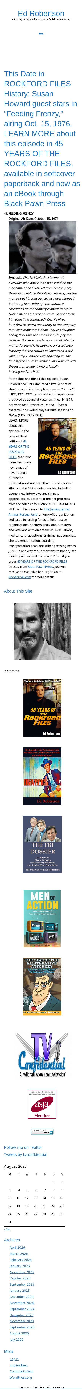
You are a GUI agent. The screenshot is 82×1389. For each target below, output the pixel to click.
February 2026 (21, 1260)
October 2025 (20, 1278)
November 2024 (22, 1303)
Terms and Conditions (31, 1387)
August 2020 (19, 1333)
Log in (14, 1359)
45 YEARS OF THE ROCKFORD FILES (42, 561)
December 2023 (21, 1315)
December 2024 (21, 1296)
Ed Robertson (41, 13)
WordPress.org (21, 1377)
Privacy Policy (55, 1387)
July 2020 (16, 1339)
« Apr (7, 1229)
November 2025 (22, 1272)
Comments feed (21, 1371)
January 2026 (20, 1266)
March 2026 (19, 1253)
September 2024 (22, 1309)
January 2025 (20, 1290)
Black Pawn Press (40, 567)
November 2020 (22, 1321)
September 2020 (22, 1327)
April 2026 (17, 1247)
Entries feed (19, 1365)
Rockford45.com (20, 577)
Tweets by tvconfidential (25, 1154)
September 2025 (22, 1284)
